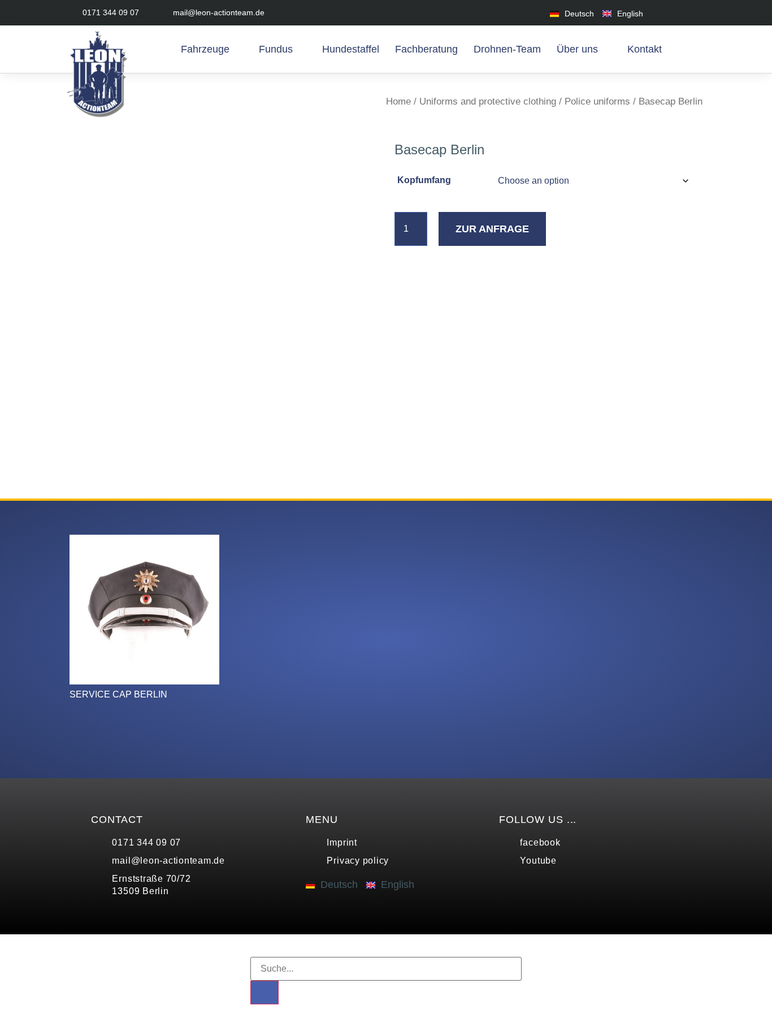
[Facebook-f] (670, 12)
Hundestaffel (350, 49)
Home (398, 101)
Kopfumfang (424, 179)
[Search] (264, 992)
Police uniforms (597, 101)
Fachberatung (426, 49)
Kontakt (644, 49)
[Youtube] (695, 12)
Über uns (577, 49)
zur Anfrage (492, 229)
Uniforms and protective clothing (487, 101)
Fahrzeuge (205, 49)
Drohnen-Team (507, 49)
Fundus (276, 49)
